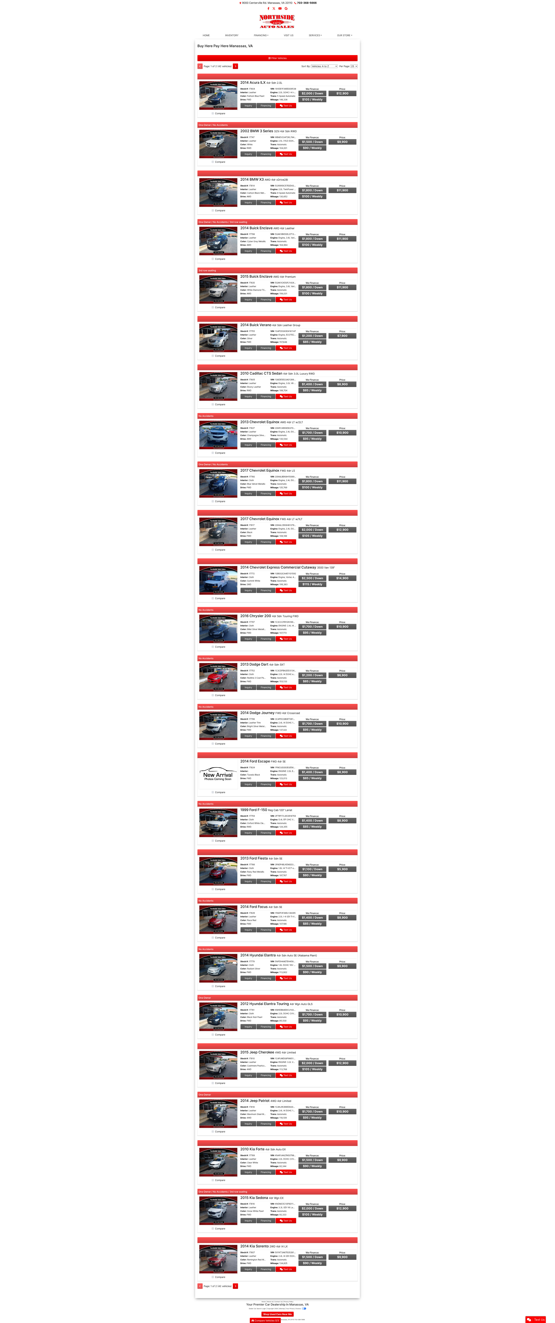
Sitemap (282, 1308)
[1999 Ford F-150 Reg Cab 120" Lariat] (218, 822)
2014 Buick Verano (270, 325)
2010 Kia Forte (263, 1149)
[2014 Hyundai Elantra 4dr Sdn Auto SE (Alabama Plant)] (218, 968)
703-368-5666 (307, 2)
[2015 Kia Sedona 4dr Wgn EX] (218, 1210)
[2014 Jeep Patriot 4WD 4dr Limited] (218, 1113)
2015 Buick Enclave (268, 276)
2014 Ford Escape (263, 761)
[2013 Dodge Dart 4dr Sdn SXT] (218, 677)
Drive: (243, 99)
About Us (270, 1301)
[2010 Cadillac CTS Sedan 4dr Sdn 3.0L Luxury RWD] (218, 386)
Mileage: (274, 99)
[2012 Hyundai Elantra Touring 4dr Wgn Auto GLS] (218, 1016)
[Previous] (200, 66)
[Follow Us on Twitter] (274, 8)
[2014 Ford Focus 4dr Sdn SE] (218, 919)
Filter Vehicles (279, 58)
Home (264, 1301)
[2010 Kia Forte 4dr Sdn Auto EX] (218, 1161)
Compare (220, 113)
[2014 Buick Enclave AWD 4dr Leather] (218, 240)
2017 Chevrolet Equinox (267, 470)
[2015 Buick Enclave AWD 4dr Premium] (218, 289)
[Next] (235, 66)
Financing (266, 105)
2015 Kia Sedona (262, 1198)
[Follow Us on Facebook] (268, 8)
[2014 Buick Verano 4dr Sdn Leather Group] (218, 337)
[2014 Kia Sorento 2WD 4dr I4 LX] (218, 1258)
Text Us (287, 105)
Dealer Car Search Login (257, 1308)
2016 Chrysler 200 (269, 616)
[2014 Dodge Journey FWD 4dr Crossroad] (218, 725)
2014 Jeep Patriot (265, 1101)
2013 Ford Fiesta (261, 858)
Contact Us (278, 1301)
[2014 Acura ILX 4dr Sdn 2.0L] (218, 95)
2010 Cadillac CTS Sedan (277, 373)
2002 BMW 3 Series (268, 131)
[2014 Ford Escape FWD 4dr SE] (218, 774)
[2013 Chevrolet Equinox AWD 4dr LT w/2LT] (218, 434)
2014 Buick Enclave (267, 228)
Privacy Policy (288, 1301)
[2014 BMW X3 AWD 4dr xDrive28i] (218, 192)
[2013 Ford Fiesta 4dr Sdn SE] (218, 871)
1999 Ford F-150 (266, 810)
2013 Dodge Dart (262, 664)
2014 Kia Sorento (264, 1246)
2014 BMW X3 (264, 179)
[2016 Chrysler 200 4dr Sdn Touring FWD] (218, 628)
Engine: (274, 92)
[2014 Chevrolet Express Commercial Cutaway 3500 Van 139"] (218, 580)
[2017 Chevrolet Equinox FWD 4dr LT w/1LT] (218, 531)
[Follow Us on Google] (286, 8)
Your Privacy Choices (293, 1308)
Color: (243, 96)
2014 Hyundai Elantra (278, 955)
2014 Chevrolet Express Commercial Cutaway (287, 567)
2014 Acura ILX (261, 82)
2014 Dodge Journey (270, 713)
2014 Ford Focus (261, 907)
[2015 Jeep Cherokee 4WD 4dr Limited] (218, 1065)
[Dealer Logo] (277, 21)
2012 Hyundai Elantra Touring (276, 1004)
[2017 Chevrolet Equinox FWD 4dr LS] (218, 483)
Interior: (244, 92)
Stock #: (244, 88)
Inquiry (248, 105)
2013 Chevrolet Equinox (271, 422)
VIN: (272, 88)
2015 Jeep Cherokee (268, 1052)
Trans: (273, 96)
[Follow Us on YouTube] (280, 8)
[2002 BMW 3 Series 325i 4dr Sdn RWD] (218, 143)
